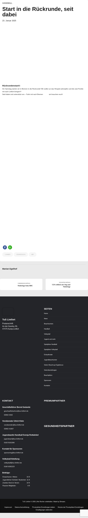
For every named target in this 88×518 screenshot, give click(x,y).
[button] (5, 247)
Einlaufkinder (48, 354)
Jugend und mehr (49, 339)
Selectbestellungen (50, 370)
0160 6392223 (9, 466)
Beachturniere (48, 324)
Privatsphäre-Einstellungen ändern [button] (43, 507)
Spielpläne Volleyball (51, 349)
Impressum (8, 507)
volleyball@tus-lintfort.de (13, 463)
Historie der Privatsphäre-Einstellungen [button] (71, 507)
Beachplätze (48, 375)
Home (46, 313)
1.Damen (7, 254)
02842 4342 (8, 415)
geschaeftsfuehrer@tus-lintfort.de (16, 411)
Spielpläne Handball (50, 344)
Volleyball (47, 334)
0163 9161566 (9, 442)
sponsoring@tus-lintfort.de (13, 453)
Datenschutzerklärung (22, 507)
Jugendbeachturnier (50, 360)
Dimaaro (62, 501)
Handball (7, 3)
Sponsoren (47, 380)
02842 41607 (9, 429)
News (46, 318)
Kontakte (47, 385)
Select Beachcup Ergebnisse (53, 365)
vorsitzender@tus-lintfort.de (14, 425)
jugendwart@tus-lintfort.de (13, 439)
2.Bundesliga (20, 254)
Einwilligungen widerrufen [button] (44, 510)
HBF (32, 254)
